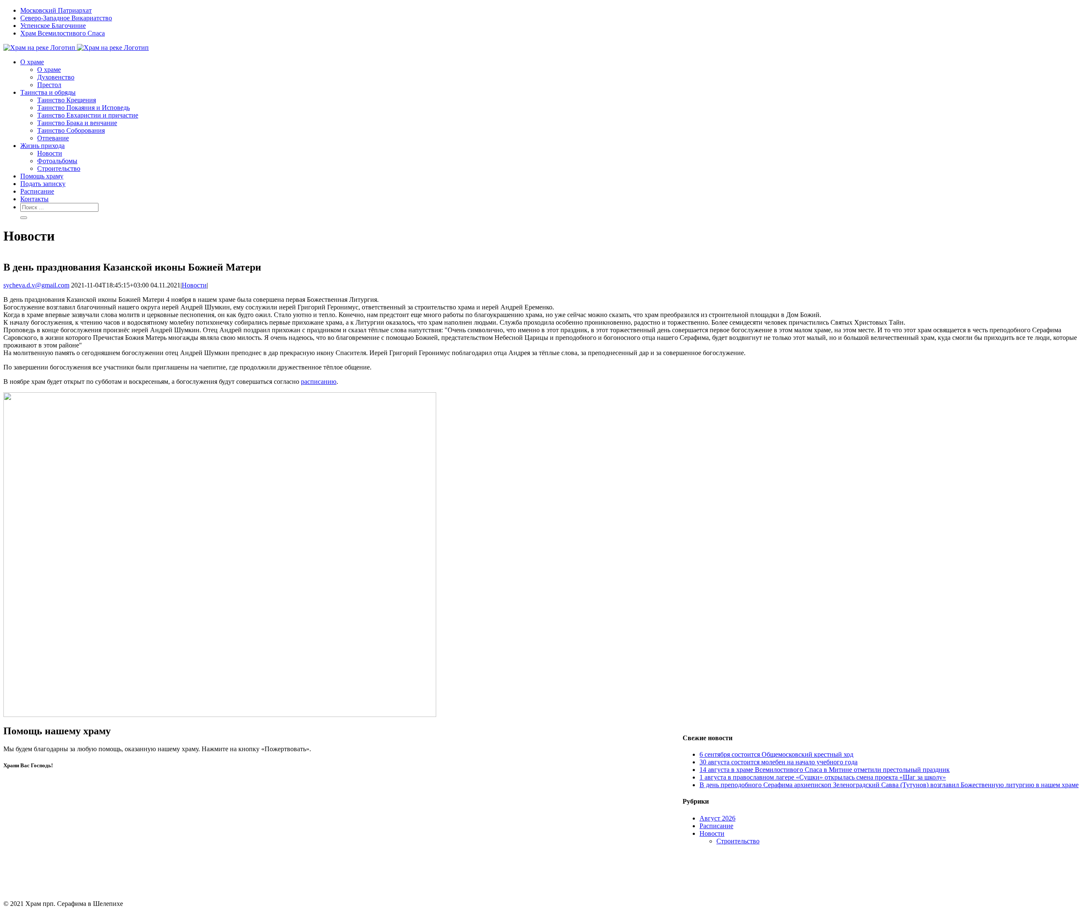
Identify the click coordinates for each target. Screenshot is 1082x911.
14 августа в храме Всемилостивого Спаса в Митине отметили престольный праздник (824, 769)
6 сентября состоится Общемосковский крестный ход (776, 754)
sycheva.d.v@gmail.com (36, 285)
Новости (194, 285)
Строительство (738, 841)
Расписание (716, 825)
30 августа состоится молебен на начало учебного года (778, 762)
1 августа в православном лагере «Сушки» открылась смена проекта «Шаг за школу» (822, 777)
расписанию (318, 381)
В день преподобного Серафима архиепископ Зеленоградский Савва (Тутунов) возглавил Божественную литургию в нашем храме (889, 784)
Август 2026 (717, 818)
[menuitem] (549, 10)
